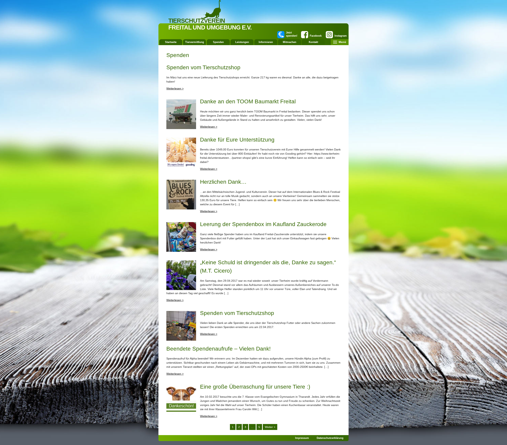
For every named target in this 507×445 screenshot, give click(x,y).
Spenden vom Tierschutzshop (203, 67)
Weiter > (270, 427)
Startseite (170, 42)
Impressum (302, 437)
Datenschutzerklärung (330, 437)
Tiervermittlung (194, 42)
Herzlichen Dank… (223, 182)
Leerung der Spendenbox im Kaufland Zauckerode (263, 224)
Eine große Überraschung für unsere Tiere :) (255, 387)
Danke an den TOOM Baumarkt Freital (248, 101)
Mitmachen (289, 42)
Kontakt (313, 42)
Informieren (266, 42)
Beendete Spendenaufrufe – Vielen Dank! (218, 349)
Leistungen (242, 42)
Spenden (218, 42)
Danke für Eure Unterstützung (237, 140)
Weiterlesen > (175, 88)
